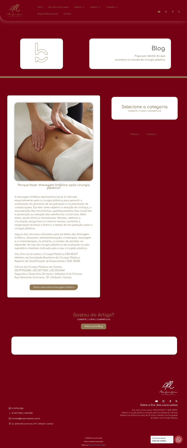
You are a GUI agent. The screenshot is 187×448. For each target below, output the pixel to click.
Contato (67, 14)
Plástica (78, 7)
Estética (94, 7)
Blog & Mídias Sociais (48, 14)
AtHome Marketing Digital (97, 445)
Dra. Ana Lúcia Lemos (59, 7)
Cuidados (110, 7)
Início (40, 7)
